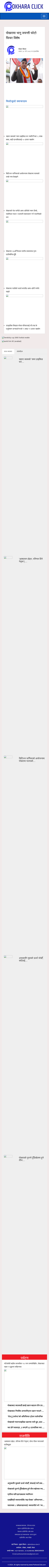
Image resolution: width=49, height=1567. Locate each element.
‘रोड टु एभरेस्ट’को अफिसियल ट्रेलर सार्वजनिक (25, 1416)
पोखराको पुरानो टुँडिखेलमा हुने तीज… (31, 1159)
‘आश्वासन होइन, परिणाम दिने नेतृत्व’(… (31, 560)
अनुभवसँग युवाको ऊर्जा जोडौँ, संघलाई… (31, 959)
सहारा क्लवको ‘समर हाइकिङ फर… (31, 360)
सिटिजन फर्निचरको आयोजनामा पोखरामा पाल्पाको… (32, 759)
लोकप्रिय (20, 351)
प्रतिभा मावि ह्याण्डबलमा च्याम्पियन (20, 1494)
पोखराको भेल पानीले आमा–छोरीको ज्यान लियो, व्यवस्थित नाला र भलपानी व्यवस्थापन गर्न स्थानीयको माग (23, 213)
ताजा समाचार (8, 351)
